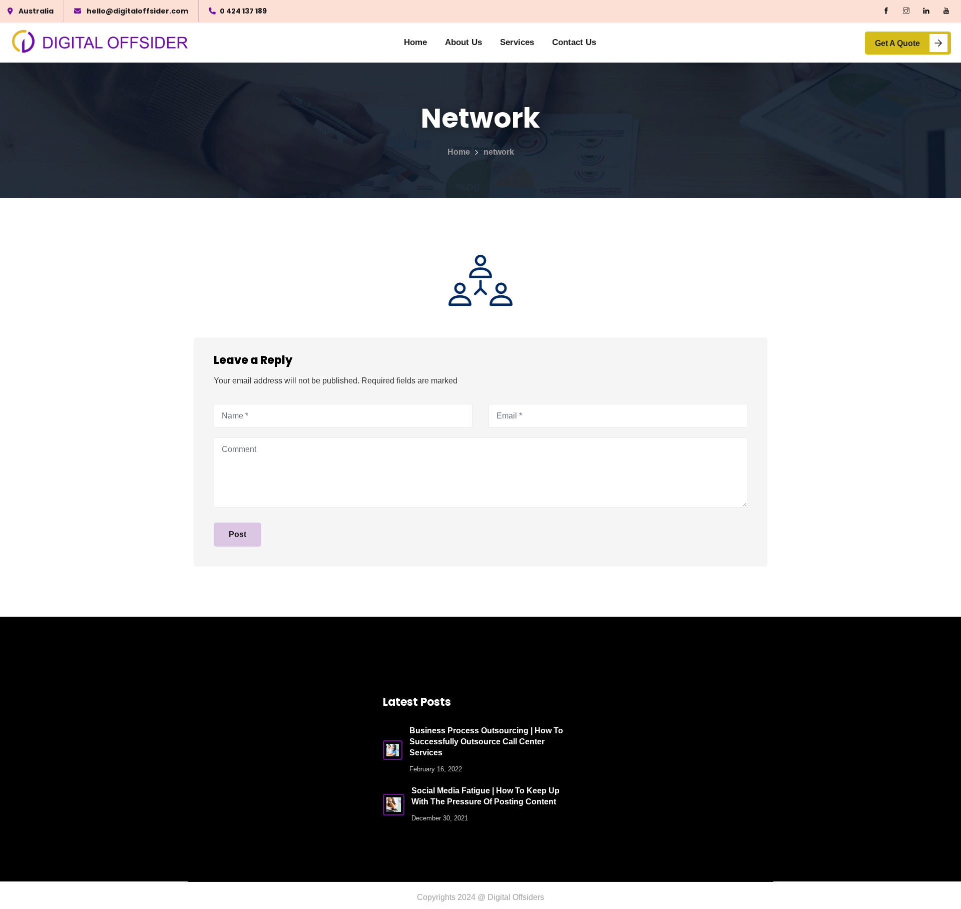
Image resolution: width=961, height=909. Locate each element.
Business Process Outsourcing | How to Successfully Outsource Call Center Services (486, 741)
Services (517, 42)
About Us (463, 42)
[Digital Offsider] (100, 43)
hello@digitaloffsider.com (137, 11)
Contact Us (574, 42)
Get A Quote (897, 43)
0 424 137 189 (243, 11)
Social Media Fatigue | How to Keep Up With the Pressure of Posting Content (485, 796)
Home (415, 42)
